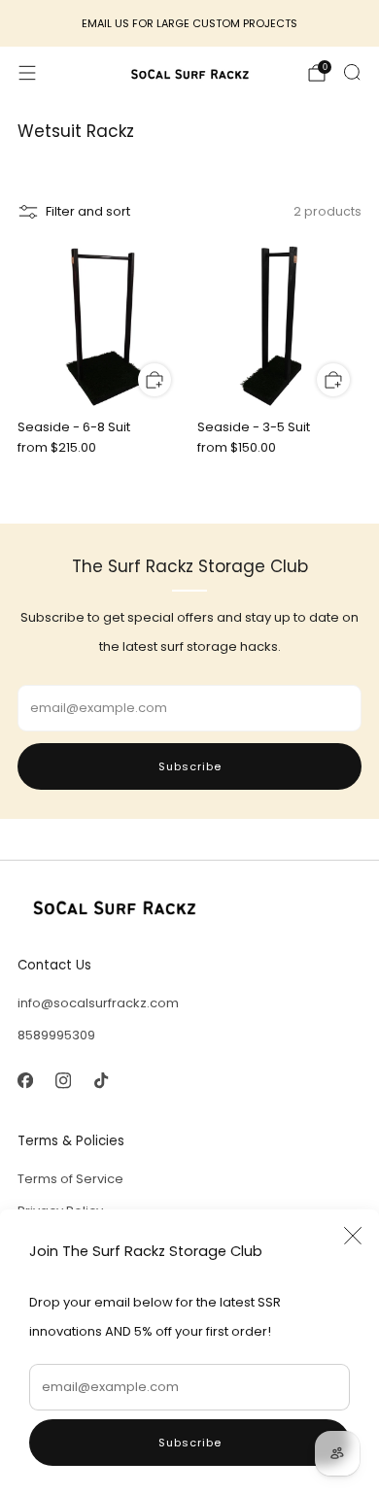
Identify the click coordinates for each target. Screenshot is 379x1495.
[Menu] (27, 73)
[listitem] (190, 23)
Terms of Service (70, 1179)
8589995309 (56, 1035)
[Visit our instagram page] (63, 1081)
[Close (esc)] (353, 1235)
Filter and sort (88, 211)
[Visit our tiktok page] (101, 1081)
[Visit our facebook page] (25, 1081)
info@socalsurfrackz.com (98, 1003)
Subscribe (190, 1442)
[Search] (352, 72)
